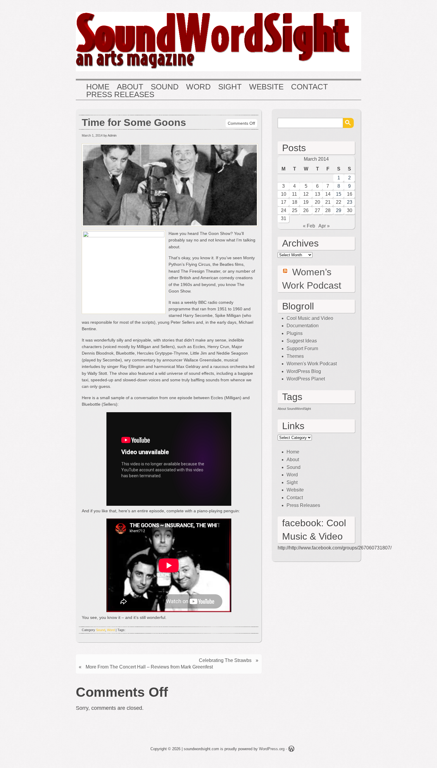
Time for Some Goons (134, 122)
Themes (295, 356)
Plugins (295, 333)
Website (266, 87)
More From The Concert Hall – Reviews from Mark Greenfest (149, 666)
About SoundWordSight (294, 408)
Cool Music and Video (310, 318)
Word (198, 87)
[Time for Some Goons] (171, 226)
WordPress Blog (304, 371)
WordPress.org (271, 749)
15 (338, 194)
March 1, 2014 (92, 135)
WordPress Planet (306, 378)
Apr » (324, 225)
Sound (165, 87)
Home (97, 87)
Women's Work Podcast (312, 363)
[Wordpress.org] (291, 750)
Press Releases (120, 95)
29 (338, 210)
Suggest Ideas (302, 340)
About (130, 87)
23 (349, 202)
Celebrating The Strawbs (225, 660)
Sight (230, 87)
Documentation (303, 325)
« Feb (309, 225)
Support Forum (302, 348)
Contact (309, 87)
